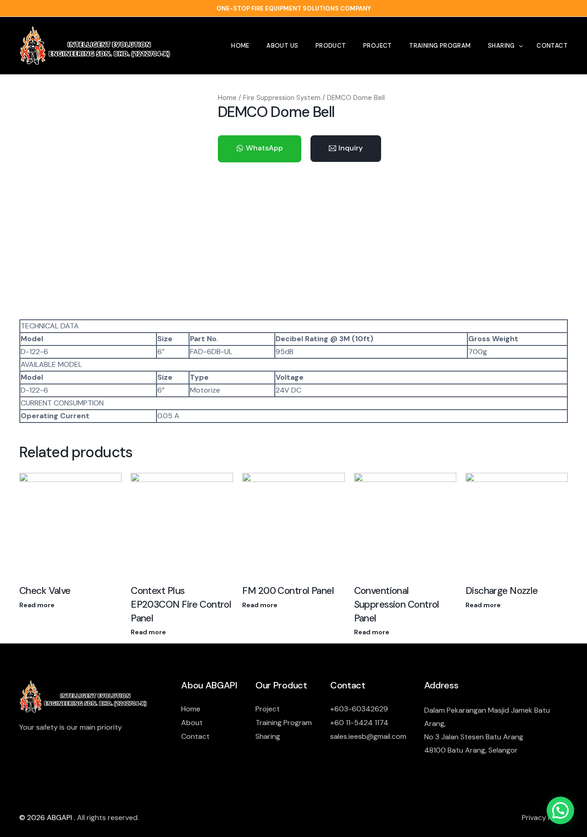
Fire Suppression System (282, 97)
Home (227, 97)
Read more (37, 605)
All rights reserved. (108, 817)
